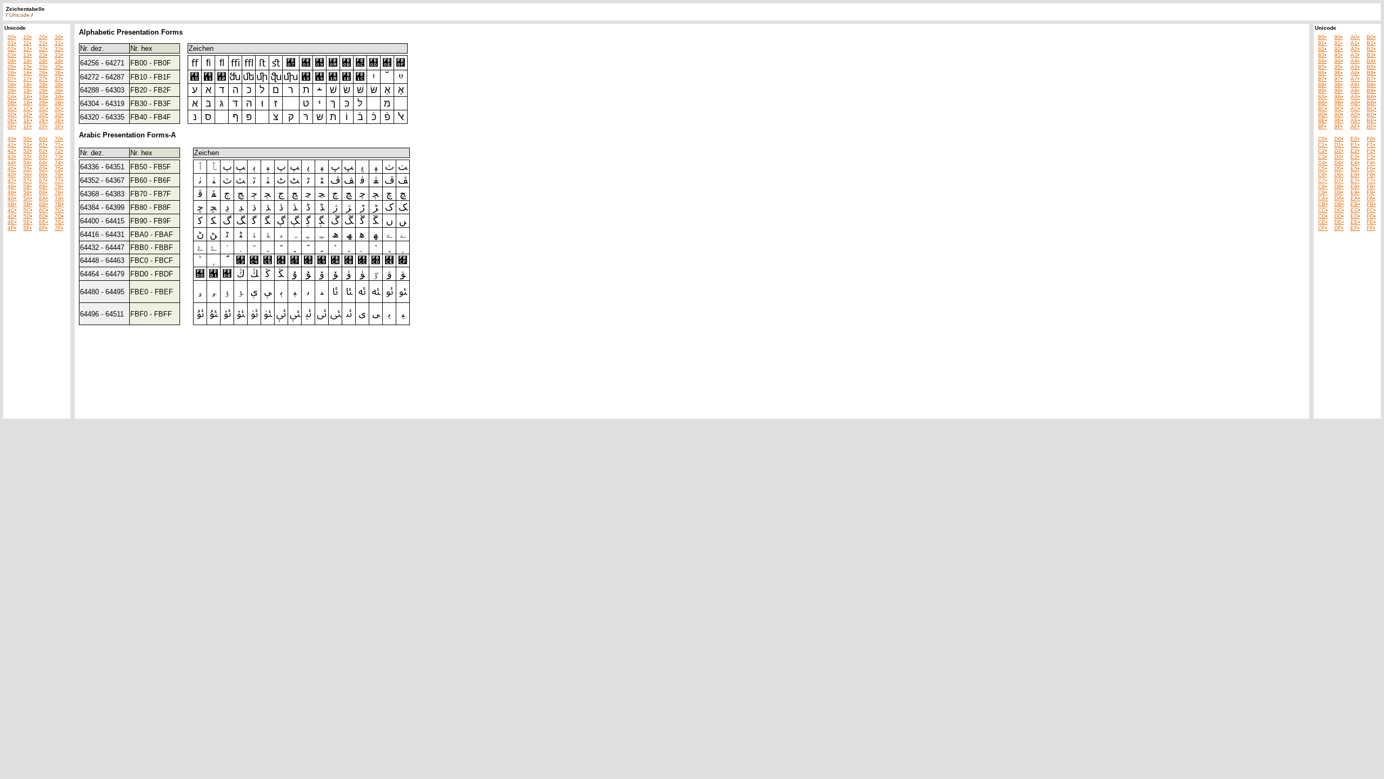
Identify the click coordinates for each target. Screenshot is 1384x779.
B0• (1371, 37)
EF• (1355, 228)
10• (27, 37)
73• (59, 157)
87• (1322, 79)
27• (43, 79)
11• (27, 43)
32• (59, 49)
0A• (12, 97)
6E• (43, 222)
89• (1322, 91)
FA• (1371, 198)
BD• (1371, 114)
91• (1338, 43)
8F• (1322, 126)
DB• (1339, 204)
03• (12, 55)
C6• (1322, 174)
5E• (27, 222)
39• (59, 91)
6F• (43, 228)
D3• (1338, 157)
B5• (1371, 67)
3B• (59, 102)
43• (12, 157)
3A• (59, 97)
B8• (1371, 85)
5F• (27, 228)
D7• (1338, 180)
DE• (1339, 222)
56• (27, 174)
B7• (1371, 79)
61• (43, 145)
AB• (1355, 102)
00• (12, 37)
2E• (43, 120)
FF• (1371, 228)
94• (1338, 61)
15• (27, 67)
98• (1338, 85)
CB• (1323, 204)
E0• (1355, 139)
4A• (12, 198)
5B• (27, 204)
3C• (59, 108)
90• (1338, 37)
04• (12, 61)
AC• (1355, 108)
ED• (1355, 216)
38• (59, 85)
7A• (59, 198)
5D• (27, 216)
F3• (1371, 157)
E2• (1355, 151)
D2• (1338, 151)
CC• (1323, 210)
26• (43, 73)
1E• (27, 120)
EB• (1355, 204)
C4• (1322, 163)
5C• (27, 210)
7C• (59, 210)
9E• (1338, 120)
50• (27, 139)
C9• (1322, 192)
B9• (1371, 91)
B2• (1371, 49)
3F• (59, 126)
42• (12, 151)
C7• (1322, 180)
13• (27, 55)
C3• (1322, 157)
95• (1338, 67)
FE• (1371, 222)
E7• (1355, 180)
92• (1338, 49)
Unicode (19, 15)
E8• (1355, 186)
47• (12, 180)
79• (59, 192)
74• (59, 163)
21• (43, 43)
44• (12, 163)
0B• (12, 102)
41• (12, 145)
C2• (1322, 151)
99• (1338, 91)
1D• (27, 114)
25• (43, 67)
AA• (1355, 97)
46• (12, 174)
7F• (59, 228)
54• (27, 163)
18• (27, 85)
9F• (1338, 126)
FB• (1371, 204)
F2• (1371, 151)
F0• (1371, 139)
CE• (1323, 222)
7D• (59, 216)
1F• (27, 126)
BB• (1371, 102)
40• (12, 139)
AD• (1355, 114)
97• (1338, 79)
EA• (1355, 198)
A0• (1355, 37)
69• (43, 192)
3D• (59, 114)
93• (1338, 55)
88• (1322, 85)
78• (59, 186)
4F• (12, 228)
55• (27, 168)
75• (59, 168)
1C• (27, 108)
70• (59, 139)
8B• (1322, 102)
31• (59, 43)
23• (43, 55)
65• (43, 168)
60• (43, 139)
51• (27, 145)
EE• (1355, 222)
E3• (1355, 157)
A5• (1355, 67)
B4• (1371, 61)
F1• (1371, 145)
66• (43, 174)
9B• (1338, 102)
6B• (43, 204)
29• (43, 91)
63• (43, 157)
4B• (12, 204)
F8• (1371, 186)
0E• (12, 120)
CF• (1322, 228)
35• (59, 67)
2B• (43, 102)
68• (43, 186)
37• (59, 79)
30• (59, 37)
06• (12, 73)
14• (27, 61)
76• (59, 174)
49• (12, 192)
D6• (1338, 174)
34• (59, 61)
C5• (1322, 168)
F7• (1371, 180)
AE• (1355, 120)
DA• (1339, 198)
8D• (1322, 114)
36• (59, 73)
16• (27, 73)
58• (27, 186)
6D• (43, 216)
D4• (1338, 163)
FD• (1371, 216)
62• (43, 151)
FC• (1371, 210)
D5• (1338, 168)
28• (43, 85)
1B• (27, 102)
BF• (1371, 126)
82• (1322, 49)
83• (1322, 55)
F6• (1371, 174)
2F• (43, 126)
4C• (12, 210)
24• (43, 61)
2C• (43, 108)
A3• (1355, 55)
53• (27, 157)
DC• (1339, 210)
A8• (1355, 85)
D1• (1338, 145)
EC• (1355, 210)
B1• (1371, 43)
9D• (1338, 114)
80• (1322, 37)
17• (27, 79)
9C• (1338, 108)
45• (12, 168)
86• (1322, 73)
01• (12, 43)
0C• (12, 108)
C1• (1322, 145)
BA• (1371, 97)
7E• (59, 222)
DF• (1338, 228)
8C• (1322, 108)
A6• (1355, 73)
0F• (12, 126)
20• (43, 37)
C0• (1322, 139)
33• (59, 55)
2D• (43, 114)
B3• (1371, 55)
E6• (1355, 174)
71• (59, 145)
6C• (43, 210)
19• (27, 91)
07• (12, 79)
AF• (1355, 126)
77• (59, 180)
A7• (1355, 79)
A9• (1355, 91)
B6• (1371, 73)
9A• (1338, 97)
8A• (1322, 97)
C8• (1322, 186)
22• (43, 49)
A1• (1355, 43)
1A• (27, 97)
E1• (1355, 145)
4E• (12, 222)
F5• (1371, 168)
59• (27, 192)
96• (1338, 73)
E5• (1355, 168)
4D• (12, 216)
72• (59, 151)
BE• (1371, 120)
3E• (59, 120)
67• (43, 180)
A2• (1355, 49)
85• (1322, 67)
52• (27, 151)
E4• (1355, 163)
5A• (27, 198)
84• (1322, 61)
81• (1322, 43)
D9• (1338, 192)
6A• (43, 198)
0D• (12, 114)
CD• (1323, 216)
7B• (59, 204)
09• (12, 91)
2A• (43, 97)
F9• (1371, 192)
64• (43, 163)
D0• (1338, 139)
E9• (1355, 192)
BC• (1371, 108)
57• (27, 180)
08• (12, 85)
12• (27, 49)
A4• (1355, 61)
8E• (1322, 120)
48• (12, 186)
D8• (1338, 186)
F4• (1371, 163)
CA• (1323, 198)
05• (12, 67)
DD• (1339, 216)
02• (12, 49)
